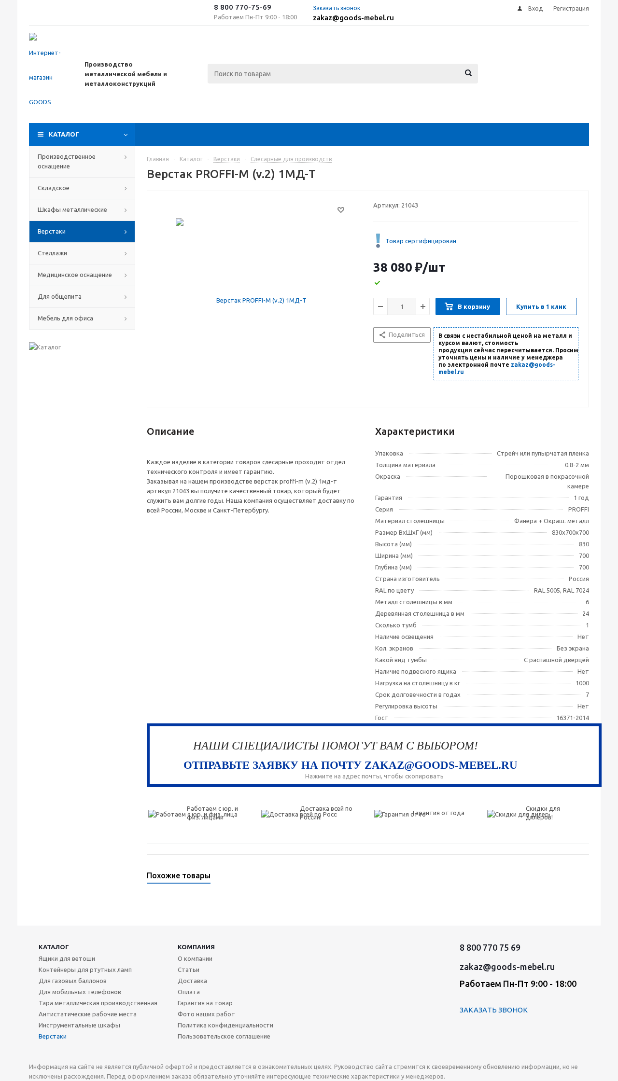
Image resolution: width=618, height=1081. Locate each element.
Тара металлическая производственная (98, 1002)
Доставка (192, 980)
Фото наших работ (206, 1014)
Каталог (64, 134)
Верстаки (53, 1036)
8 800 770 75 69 (490, 947)
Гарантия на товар (205, 1002)
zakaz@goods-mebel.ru (353, 18)
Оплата (189, 991)
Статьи (188, 969)
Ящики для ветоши (67, 958)
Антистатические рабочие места (88, 1014)
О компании (195, 958)
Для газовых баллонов (73, 980)
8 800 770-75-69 (242, 7)
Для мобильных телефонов (80, 991)
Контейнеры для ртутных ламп (85, 969)
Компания (196, 946)
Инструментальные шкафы (79, 1025)
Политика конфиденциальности (225, 1025)
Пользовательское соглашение (224, 1036)
